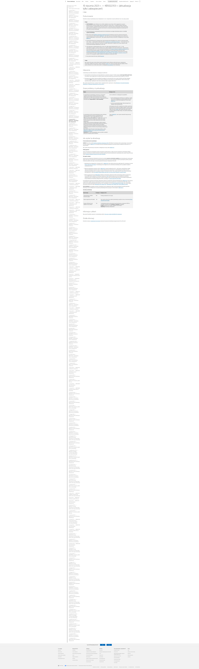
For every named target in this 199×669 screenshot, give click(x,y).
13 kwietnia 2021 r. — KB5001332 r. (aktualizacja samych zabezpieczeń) (73, 304)
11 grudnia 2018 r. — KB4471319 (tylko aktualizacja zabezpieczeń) (74, 596)
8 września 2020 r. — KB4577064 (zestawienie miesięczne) (73, 351)
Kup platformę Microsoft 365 (112, 1)
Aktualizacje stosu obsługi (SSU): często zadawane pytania (117, 184)
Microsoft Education (88, 650)
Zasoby (104, 1)
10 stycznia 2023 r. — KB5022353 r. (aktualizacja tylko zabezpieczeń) (73, 120)
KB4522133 (102, 35)
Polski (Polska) (61, 665)
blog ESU (102, 56)
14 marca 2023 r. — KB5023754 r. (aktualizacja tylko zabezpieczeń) (73, 103)
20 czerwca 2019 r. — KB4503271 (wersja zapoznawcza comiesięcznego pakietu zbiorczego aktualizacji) (74, 506)
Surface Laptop (60, 651)
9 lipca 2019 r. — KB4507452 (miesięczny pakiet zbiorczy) (74, 498)
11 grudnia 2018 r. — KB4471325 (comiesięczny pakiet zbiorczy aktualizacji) (74, 592)
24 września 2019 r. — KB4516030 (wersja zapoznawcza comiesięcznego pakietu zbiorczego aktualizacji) (74, 466)
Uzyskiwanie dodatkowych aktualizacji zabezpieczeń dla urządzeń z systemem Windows (102, 51)
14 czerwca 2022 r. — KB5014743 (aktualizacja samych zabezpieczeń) (73, 180)
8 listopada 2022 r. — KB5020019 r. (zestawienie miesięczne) (73, 133)
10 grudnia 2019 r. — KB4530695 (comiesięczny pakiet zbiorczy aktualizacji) (74, 433)
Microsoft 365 (78, 1)
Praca (128, 650)
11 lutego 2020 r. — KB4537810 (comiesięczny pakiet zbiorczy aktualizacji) (74, 411)
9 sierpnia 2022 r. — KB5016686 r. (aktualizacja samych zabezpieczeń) (73, 164)
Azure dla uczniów (88, 661)
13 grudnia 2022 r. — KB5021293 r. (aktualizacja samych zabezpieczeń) (73, 129)
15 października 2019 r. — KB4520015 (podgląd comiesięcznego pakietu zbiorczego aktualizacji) (73, 452)
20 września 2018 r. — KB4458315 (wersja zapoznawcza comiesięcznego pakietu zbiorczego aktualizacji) (74, 630)
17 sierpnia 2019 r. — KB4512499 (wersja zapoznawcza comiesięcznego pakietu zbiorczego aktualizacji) (74, 480)
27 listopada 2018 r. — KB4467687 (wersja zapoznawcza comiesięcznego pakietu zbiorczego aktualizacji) (74, 601)
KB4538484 (98, 174)
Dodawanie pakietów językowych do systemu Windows (95, 154)
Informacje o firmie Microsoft (131, 651)
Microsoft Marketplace (117, 657)
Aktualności (129, 653)
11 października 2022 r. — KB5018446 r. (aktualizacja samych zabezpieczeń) (73, 146)
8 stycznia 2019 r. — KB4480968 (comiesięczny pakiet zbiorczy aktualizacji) (74, 588)
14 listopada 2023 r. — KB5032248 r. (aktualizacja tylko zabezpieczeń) (73, 33)
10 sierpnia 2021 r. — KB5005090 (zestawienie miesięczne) (73, 259)
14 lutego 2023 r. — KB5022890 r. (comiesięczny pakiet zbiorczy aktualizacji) (74, 107)
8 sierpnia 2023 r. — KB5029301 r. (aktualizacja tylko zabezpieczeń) (73, 59)
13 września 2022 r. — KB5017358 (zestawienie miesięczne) (73, 151)
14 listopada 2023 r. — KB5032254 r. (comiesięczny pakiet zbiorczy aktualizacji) (74, 29)
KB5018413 (121, 187)
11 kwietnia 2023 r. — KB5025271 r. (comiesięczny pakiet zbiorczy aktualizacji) (74, 90)
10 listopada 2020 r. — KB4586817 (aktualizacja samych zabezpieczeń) (73, 338)
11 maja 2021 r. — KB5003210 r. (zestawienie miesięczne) (74, 292)
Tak (102, 644)
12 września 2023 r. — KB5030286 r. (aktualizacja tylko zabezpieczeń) (73, 51)
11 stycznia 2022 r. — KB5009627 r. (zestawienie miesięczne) (73, 216)
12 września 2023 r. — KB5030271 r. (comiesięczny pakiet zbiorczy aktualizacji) (74, 46)
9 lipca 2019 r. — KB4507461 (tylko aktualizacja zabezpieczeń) (74, 502)
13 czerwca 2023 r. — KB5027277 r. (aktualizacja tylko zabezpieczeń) (73, 77)
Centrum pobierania (75, 651)
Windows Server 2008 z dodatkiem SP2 (72, 6)
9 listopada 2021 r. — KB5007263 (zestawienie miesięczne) (73, 233)
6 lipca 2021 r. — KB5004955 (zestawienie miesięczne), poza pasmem (74, 275)
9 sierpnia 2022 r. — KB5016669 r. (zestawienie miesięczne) (73, 160)
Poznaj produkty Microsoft (61, 658)
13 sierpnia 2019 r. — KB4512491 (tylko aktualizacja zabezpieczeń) (74, 490)
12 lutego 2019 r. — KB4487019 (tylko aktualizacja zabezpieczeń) (74, 569)
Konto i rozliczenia (98, 1)
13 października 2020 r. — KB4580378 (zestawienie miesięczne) (73, 342)
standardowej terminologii (95, 221)
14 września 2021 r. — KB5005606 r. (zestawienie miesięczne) (73, 250)
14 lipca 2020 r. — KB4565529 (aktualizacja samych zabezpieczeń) (74, 372)
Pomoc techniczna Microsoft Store (77, 653)
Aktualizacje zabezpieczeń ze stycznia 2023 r (96, 84)
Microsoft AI (101, 650)
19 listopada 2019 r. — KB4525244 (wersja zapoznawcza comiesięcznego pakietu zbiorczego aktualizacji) (74, 437)
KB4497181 (88, 38)
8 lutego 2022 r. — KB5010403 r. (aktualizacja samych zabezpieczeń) (74, 211)
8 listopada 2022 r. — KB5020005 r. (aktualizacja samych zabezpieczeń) (73, 138)
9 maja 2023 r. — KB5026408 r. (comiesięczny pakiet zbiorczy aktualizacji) (74, 81)
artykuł (107, 63)
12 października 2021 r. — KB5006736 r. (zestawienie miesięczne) (73, 242)
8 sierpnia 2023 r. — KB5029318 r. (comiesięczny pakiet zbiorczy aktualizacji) (74, 55)
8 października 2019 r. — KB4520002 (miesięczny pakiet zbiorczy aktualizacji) (74, 457)
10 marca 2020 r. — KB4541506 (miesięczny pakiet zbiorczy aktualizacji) (74, 407)
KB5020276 (114, 114)
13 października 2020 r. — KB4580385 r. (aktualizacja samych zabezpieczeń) (73, 347)
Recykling (74, 658)
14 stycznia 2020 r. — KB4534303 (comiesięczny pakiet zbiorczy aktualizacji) (74, 424)
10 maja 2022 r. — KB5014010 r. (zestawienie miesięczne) (74, 184)
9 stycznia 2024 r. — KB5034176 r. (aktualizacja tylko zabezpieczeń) (73, 16)
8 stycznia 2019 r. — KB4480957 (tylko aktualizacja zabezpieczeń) (74, 583)
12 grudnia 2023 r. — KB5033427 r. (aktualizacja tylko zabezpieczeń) (73, 25)
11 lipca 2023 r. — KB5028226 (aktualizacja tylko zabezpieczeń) (74, 68)
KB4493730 (106, 163)
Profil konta (74, 650)
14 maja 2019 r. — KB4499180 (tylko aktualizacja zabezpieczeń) (74, 526)
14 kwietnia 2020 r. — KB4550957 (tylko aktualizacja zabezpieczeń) (74, 393)
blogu (117, 109)
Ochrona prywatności (130, 655)
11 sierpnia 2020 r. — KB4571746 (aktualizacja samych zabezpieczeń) (73, 360)
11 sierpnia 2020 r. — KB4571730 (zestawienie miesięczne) (73, 364)
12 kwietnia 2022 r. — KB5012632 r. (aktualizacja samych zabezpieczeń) (73, 196)
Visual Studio (115, 662)
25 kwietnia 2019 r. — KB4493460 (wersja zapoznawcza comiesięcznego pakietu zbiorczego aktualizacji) (74, 535)
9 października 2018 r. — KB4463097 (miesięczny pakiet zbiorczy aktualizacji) (74, 625)
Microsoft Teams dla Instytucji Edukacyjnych (91, 653)
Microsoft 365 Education (89, 655)
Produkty (86, 1)
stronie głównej (110, 64)
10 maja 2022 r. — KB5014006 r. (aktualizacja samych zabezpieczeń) (74, 188)
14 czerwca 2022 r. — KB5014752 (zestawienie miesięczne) (73, 176)
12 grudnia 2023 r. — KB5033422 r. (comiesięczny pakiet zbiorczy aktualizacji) (74, 20)
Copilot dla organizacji (61, 653)
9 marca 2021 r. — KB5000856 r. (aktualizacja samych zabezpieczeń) (74, 312)
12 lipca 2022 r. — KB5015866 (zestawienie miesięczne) (74, 168)
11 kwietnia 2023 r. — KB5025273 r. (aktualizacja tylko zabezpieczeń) (73, 94)
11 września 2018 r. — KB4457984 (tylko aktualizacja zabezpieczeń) (74, 639)
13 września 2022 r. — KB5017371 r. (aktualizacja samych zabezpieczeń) (73, 155)
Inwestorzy (129, 656)
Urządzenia (92, 1)
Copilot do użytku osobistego (61, 655)
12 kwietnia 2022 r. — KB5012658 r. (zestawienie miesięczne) (73, 192)
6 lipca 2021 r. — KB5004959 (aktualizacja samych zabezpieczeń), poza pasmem (74, 280)
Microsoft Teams (102, 661)
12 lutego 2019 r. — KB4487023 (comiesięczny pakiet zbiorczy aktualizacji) (74, 573)
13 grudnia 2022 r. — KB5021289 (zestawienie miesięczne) (73, 125)
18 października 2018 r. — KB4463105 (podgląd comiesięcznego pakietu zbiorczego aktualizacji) (73, 615)
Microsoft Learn (116, 651)
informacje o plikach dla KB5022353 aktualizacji (113, 214)
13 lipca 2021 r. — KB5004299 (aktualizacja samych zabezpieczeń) (74, 271)
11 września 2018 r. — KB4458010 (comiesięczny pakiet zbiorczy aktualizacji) (74, 635)
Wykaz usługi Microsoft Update (90, 164)
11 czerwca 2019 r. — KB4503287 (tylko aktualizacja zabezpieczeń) (74, 516)
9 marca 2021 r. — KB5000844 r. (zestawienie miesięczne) (74, 308)
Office (83, 1)
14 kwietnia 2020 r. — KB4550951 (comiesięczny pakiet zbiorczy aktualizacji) (74, 398)
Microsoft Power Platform (117, 659)
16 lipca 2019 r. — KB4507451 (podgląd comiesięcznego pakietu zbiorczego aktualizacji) (74, 494)
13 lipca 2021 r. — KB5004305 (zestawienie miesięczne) (74, 267)
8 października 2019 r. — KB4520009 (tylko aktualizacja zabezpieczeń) (74, 461)
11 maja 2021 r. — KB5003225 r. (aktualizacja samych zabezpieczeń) (74, 296)
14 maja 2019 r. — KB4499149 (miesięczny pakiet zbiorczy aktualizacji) (74, 530)
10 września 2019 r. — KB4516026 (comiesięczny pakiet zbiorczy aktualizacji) (74, 476)
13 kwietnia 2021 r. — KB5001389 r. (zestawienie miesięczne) (73, 300)
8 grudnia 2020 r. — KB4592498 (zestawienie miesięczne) (73, 329)
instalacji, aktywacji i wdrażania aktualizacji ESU (119, 49)
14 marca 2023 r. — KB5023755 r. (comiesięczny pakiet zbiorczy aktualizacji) (74, 99)
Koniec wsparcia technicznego (74, 8)
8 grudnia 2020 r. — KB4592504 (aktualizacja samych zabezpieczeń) (73, 325)
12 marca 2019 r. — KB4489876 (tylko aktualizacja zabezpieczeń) (74, 559)
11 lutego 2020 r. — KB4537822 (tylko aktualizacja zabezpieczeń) (74, 415)
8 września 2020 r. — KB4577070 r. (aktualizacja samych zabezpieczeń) (73, 355)
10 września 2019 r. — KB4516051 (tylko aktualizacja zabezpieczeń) (74, 471)
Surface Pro (59, 650)
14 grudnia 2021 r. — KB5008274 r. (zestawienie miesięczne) (73, 224)
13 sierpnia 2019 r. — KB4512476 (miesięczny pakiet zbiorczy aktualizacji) (74, 486)
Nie (109, 644)
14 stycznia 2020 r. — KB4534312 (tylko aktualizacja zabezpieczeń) (74, 420)
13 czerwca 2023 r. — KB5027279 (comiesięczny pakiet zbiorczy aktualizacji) (74, 72)
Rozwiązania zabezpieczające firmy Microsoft (105, 651)
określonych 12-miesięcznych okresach (113, 41)
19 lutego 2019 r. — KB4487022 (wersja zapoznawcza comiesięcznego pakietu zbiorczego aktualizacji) (74, 564)
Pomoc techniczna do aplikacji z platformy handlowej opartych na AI (119, 654)
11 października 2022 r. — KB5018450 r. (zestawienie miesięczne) (73, 142)
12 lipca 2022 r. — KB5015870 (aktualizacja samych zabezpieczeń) (74, 171)
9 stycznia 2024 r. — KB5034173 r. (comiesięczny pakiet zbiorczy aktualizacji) (74, 11)
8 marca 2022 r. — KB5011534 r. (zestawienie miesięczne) (74, 200)
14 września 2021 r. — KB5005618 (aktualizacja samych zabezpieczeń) (73, 255)
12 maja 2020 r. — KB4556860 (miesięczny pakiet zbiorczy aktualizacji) (74, 389)
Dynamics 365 (101, 655)
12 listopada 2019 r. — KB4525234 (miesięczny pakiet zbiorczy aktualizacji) (74, 447)
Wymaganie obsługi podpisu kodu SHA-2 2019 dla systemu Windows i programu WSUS (110, 172)
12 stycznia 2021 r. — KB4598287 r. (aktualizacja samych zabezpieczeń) (73, 321)
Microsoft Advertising (102, 658)
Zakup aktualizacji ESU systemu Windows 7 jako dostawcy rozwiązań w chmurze (111, 52)
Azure (100, 653)
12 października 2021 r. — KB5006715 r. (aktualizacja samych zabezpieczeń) (73, 246)
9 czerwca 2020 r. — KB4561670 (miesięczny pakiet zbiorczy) (74, 380)
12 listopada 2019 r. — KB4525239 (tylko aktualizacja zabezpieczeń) (74, 443)
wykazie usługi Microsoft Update (115, 178)
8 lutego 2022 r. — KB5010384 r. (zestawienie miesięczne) (74, 207)
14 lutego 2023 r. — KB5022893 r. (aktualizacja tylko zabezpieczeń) (73, 112)
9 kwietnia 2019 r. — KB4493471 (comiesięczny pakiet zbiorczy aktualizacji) (74, 540)
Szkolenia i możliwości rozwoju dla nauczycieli (92, 658)
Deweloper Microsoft (116, 650)
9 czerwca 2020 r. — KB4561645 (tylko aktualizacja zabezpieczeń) (74, 376)
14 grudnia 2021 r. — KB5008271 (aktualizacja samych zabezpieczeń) (73, 229)
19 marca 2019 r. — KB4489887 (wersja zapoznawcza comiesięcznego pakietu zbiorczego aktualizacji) (74, 549)
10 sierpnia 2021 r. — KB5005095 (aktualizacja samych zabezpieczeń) (73, 263)
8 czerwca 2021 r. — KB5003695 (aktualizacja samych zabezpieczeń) (73, 288)
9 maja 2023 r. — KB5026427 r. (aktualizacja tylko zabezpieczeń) (74, 86)
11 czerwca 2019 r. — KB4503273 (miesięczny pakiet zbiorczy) (74, 512)
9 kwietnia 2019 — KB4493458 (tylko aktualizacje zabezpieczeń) (74, 545)
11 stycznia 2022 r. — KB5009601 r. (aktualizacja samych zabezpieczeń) (73, 220)
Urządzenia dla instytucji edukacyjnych (91, 651)
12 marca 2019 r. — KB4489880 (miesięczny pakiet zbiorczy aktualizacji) (74, 555)
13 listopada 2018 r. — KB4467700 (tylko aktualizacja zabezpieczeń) (74, 606)
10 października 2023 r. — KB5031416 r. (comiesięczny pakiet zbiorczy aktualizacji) (74, 38)
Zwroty (73, 655)
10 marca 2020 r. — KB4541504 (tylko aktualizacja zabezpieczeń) (74, 402)
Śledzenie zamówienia (75, 656)
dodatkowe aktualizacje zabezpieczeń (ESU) (101, 34)
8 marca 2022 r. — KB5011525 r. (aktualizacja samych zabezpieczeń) (74, 204)
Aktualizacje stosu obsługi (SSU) (100, 184)
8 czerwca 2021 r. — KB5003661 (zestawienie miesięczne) (73, 284)
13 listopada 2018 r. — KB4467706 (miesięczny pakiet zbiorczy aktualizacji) (74, 611)
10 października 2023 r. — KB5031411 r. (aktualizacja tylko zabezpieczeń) (73, 42)
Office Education (88, 656)
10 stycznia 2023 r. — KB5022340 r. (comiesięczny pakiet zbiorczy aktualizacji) (74, 116)
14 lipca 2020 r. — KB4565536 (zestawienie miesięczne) (74, 368)
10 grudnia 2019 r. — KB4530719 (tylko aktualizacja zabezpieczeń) (74, 428)
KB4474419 (103, 168)
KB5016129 (125, 180)
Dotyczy (85, 12)
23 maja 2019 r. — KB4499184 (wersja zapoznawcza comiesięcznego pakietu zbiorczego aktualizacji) (74, 521)
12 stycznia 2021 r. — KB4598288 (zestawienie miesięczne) (73, 316)
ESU (107, 176)
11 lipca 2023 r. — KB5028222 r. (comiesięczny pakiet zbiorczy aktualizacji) (74, 64)
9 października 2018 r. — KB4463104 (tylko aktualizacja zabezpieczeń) (74, 620)
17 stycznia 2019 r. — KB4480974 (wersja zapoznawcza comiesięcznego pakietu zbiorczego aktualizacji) (74, 578)
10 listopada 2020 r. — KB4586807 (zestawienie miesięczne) (73, 334)
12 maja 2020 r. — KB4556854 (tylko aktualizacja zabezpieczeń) (74, 385)
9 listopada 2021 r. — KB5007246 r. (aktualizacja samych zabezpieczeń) (73, 237)
